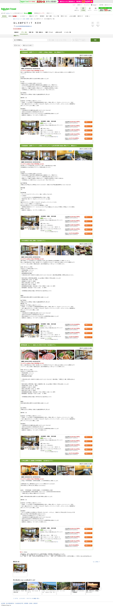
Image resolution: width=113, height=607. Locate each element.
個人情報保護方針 (10, 603)
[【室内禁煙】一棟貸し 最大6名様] (30, 126)
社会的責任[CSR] (19, 603)
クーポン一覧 (67, 32)
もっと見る (95, 561)
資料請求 (36, 603)
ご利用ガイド (79, 4)
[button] (38, 126)
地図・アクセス (49, 32)
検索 (95, 40)
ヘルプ (73, 4)
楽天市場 (101, 4)
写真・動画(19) (39, 32)
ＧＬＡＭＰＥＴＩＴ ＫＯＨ (27, 23)
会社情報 (3, 603)
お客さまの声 (58, 32)
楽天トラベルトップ (17, 18)
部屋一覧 (31, 32)
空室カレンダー (88, 126)
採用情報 (26, 603)
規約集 (30, 603)
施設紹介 (16, 32)
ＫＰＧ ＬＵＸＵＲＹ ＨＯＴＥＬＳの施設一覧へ (27, 598)
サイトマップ (86, 4)
